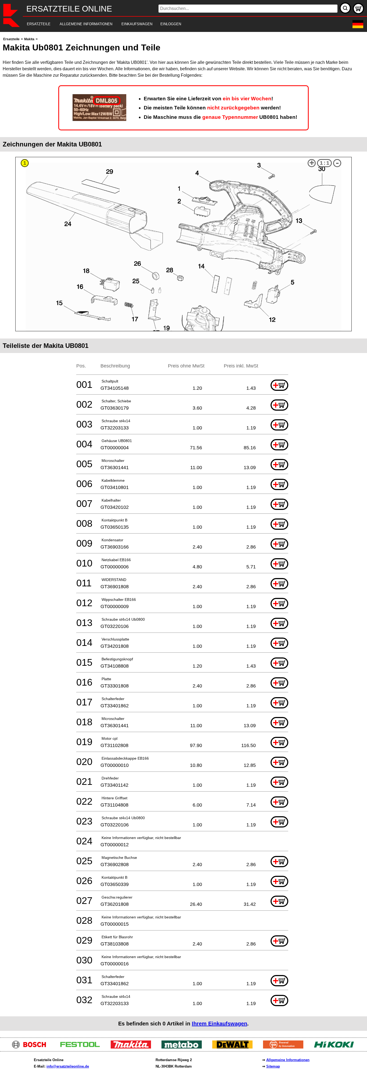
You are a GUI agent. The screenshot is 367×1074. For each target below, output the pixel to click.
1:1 (324, 163)
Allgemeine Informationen (288, 1060)
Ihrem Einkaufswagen (219, 1024)
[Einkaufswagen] (358, 8)
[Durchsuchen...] (345, 8)
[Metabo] (183, 1047)
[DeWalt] (234, 1047)
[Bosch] (31, 1047)
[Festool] (82, 1047)
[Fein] (285, 1047)
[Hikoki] (336, 1047)
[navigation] (176, 24)
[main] (183, 533)
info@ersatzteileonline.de (67, 1066)
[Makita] (133, 1047)
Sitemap (273, 1066)
